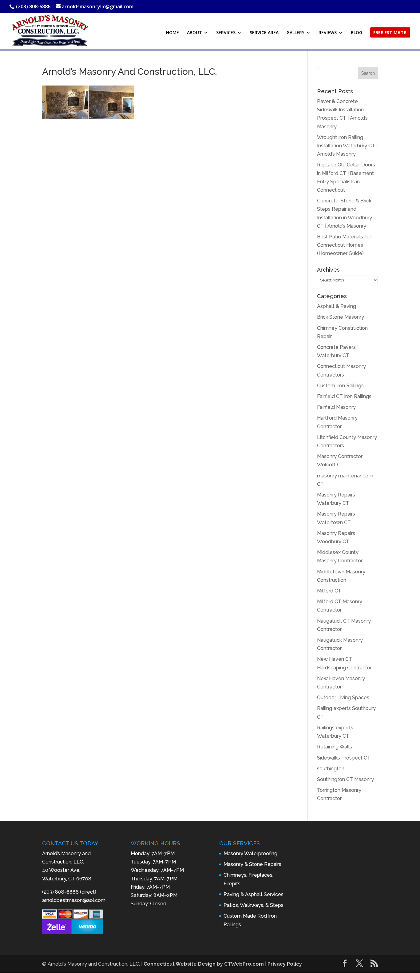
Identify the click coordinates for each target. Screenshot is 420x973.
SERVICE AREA (264, 32)
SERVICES (226, 32)
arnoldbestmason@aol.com (73, 900)
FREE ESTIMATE (389, 32)
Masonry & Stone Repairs (252, 864)
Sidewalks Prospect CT (343, 758)
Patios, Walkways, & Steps (253, 905)
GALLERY (295, 32)
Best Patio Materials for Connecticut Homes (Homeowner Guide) (344, 245)
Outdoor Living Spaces (343, 697)
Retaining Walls (334, 747)
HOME (172, 32)
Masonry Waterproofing (250, 853)
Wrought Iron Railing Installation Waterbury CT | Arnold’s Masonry (347, 145)
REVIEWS (328, 32)
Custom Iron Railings (340, 386)
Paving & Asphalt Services (253, 894)
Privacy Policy (284, 964)
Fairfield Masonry (336, 407)
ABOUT (194, 32)
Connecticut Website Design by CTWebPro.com (204, 964)
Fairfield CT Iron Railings (344, 396)
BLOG (356, 32)
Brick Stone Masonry (340, 317)
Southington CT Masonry (345, 779)
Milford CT (329, 591)
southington (330, 769)
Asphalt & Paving (336, 306)
